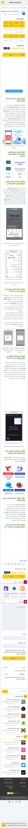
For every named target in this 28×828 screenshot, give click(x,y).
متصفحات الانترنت (14, 107)
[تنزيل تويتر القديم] (14, 764)
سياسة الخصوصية (8, 779)
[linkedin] (11, 564)
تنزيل (8, 162)
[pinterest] (15, 564)
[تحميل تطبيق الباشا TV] (14, 772)
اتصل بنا (23, 786)
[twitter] (19, 564)
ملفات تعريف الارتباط (9, 787)
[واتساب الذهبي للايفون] (14, 723)
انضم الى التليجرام (13, 91)
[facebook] (23, 564)
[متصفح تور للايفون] (6, 592)
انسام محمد (22, 674)
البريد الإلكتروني (21, 643)
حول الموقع (22, 783)
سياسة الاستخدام (8, 783)
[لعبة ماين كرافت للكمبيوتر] (14, 716)
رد (4, 684)
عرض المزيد (10, 825)
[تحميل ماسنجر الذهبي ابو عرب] (14, 757)
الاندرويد (18, 8)
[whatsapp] (4, 564)
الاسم (23, 634)
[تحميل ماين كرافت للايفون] (14, 730)
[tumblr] (8, 564)
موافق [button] (3, 825)
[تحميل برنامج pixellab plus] (14, 708)
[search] (2, 2)
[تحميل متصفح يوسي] (22, 592)
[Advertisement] (14, 73)
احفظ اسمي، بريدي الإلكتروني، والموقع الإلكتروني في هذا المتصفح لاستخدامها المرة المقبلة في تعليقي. (14, 652)
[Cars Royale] (14, 742)
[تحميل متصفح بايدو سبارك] (14, 592)
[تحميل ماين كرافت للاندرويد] (14, 701)
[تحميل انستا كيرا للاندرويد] (14, 749)
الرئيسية (22, 8)
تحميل (8, 169)
